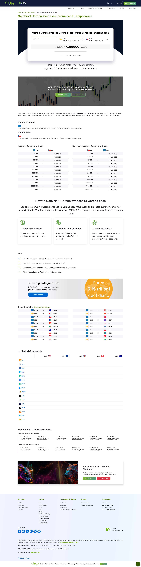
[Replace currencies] (83, 39)
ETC (23, 400)
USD (55, 339)
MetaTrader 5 (63, 507)
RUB (55, 333)
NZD (55, 330)
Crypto (41, 511)
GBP (110, 320)
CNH (110, 313)
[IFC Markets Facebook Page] (19, 531)
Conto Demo (78, 95)
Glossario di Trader (107, 507)
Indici (40, 507)
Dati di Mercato (85, 503)
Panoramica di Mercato (87, 505)
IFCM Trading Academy (108, 509)
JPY (110, 323)
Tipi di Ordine (42, 520)
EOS (23, 396)
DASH (23, 388)
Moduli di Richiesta (23, 507)
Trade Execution (43, 522)
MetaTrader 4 (63, 505)
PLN (110, 330)
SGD (55, 336)
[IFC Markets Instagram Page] (23, 531)
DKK (110, 317)
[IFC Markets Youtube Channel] (35, 531)
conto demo (38, 295)
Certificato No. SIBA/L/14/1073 (68, 542)
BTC (23, 360)
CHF (55, 313)
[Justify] (108, 3)
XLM (23, 407)
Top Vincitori (89, 478)
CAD (110, 310)
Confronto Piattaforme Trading (68, 509)
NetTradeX (63, 503)
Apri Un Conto (130, 3)
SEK (110, 333)
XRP (23, 372)
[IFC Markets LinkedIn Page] (31, 531)
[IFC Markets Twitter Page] (27, 531)
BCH (23, 376)
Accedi (119, 3)
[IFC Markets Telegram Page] (39, 531)
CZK (55, 317)
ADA (23, 380)
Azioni (40, 509)
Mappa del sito (35, 552)
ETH (23, 364)
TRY (110, 336)
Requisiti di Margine (44, 518)
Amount (36, 39)
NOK (110, 326)
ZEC (23, 419)
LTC (23, 368)
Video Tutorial (105, 503)
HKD (55, 323)
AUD (55, 310)
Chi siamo (20, 503)
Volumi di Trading (43, 516)
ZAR (110, 339)
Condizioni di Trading (44, 514)
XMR (23, 411)
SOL (23, 403)
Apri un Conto (63, 95)
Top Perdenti (103, 478)
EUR (55, 320)
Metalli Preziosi (43, 505)
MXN (56, 326)
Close (103, 564)
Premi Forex (21, 505)
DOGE (24, 392)
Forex (40, 503)
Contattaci (20, 509)
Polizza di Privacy (24, 558)
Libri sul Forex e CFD (107, 505)
